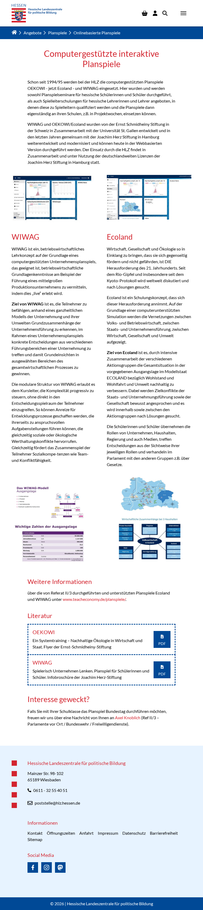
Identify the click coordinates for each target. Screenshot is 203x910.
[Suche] (165, 13)
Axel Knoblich (127, 717)
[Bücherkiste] (144, 13)
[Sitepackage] (37, 13)
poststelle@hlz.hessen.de (57, 802)
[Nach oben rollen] (101, 745)
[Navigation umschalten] (183, 13)
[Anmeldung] (155, 13)
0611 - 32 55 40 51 (50, 790)
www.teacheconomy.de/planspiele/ (94, 599)
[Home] (14, 32)
